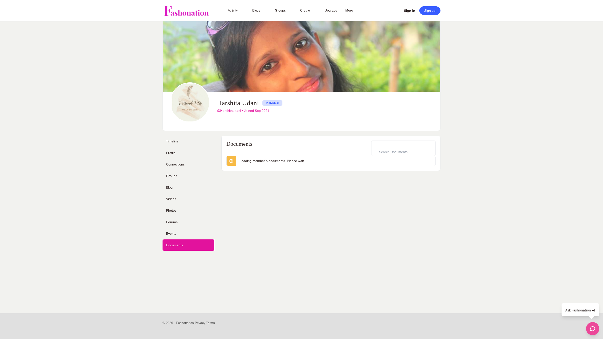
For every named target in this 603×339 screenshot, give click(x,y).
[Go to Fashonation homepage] (186, 10)
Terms (210, 323)
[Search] (392, 10)
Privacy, (200, 323)
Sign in (409, 10)
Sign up (430, 10)
